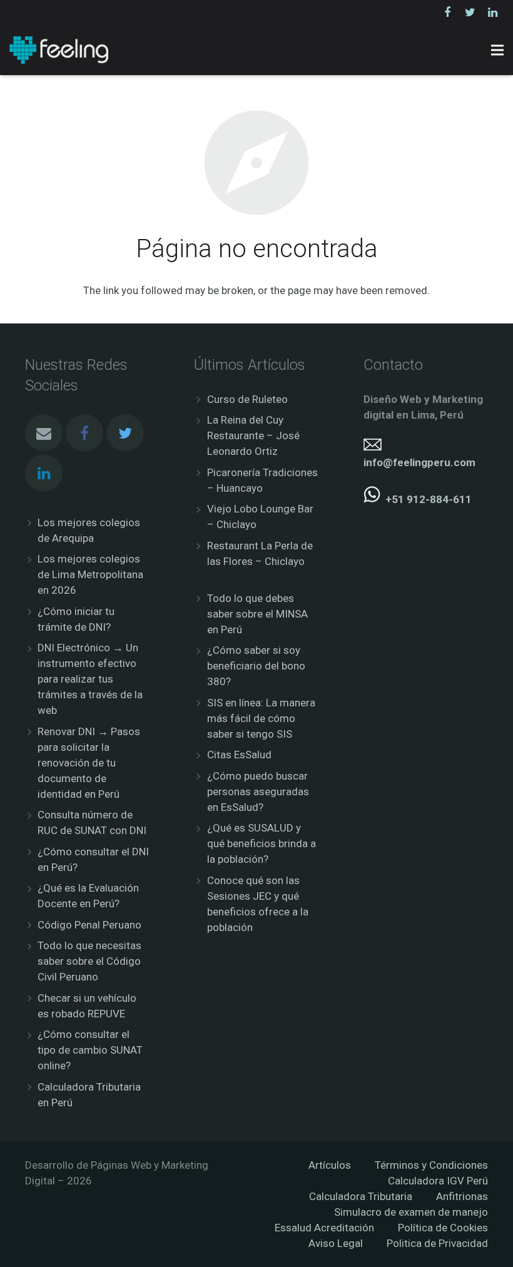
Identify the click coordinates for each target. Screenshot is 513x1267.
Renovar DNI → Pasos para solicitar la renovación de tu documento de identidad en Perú (89, 762)
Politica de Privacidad (437, 1243)
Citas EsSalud (239, 754)
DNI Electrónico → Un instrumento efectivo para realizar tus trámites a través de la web (90, 678)
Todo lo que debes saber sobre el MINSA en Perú (257, 614)
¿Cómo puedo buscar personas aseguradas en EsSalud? (258, 791)
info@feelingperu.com (419, 462)
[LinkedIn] (492, 12)
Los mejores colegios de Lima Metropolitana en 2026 (90, 574)
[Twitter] (470, 12)
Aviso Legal (335, 1243)
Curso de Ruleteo (247, 399)
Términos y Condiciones (431, 1165)
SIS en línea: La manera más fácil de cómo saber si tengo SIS (261, 718)
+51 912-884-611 (428, 499)
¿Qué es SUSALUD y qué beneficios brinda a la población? (261, 843)
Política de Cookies (443, 1227)
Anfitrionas (462, 1196)
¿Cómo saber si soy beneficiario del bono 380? (256, 666)
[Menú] (497, 50)
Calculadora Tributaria (360, 1196)
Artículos (329, 1165)
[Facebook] (447, 12)
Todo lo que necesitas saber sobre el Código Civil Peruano (89, 961)
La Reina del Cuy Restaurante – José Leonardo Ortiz (253, 435)
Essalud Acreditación (324, 1227)
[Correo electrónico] (44, 433)
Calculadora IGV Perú (438, 1180)
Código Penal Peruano (89, 924)
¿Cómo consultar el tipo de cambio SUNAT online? (90, 1050)
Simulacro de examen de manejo (411, 1212)
